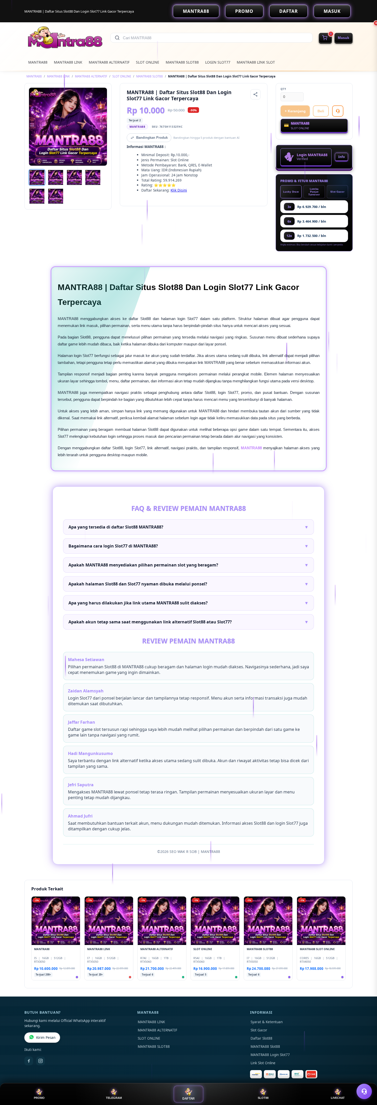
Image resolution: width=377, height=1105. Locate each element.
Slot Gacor (337, 191)
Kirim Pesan (45, 1037)
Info (341, 157)
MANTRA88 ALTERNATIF (109, 62)
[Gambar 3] (74, 177)
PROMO (244, 11)
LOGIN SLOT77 (217, 62)
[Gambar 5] (37, 196)
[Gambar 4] (93, 177)
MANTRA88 (196, 11)
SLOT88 (263, 1097)
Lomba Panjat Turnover (314, 191)
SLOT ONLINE (147, 62)
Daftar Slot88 (261, 1038)
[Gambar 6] (55, 196)
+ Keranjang (295, 111)
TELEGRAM (114, 1097)
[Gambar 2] (55, 177)
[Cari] (117, 37)
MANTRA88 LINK (68, 62)
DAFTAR (288, 11)
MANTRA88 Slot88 (265, 1046)
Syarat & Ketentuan (267, 1022)
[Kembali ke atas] (365, 1078)
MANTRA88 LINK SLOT (256, 62)
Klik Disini (179, 190)
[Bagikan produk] (255, 94)
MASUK (332, 11)
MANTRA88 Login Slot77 (270, 1054)
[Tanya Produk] (337, 111)
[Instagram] (40, 1061)
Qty (283, 89)
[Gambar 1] (37, 177)
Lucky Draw (291, 191)
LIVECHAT (338, 1097)
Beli (321, 111)
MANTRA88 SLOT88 (182, 62)
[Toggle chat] (364, 1091)
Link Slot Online (263, 1063)
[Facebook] (28, 1061)
